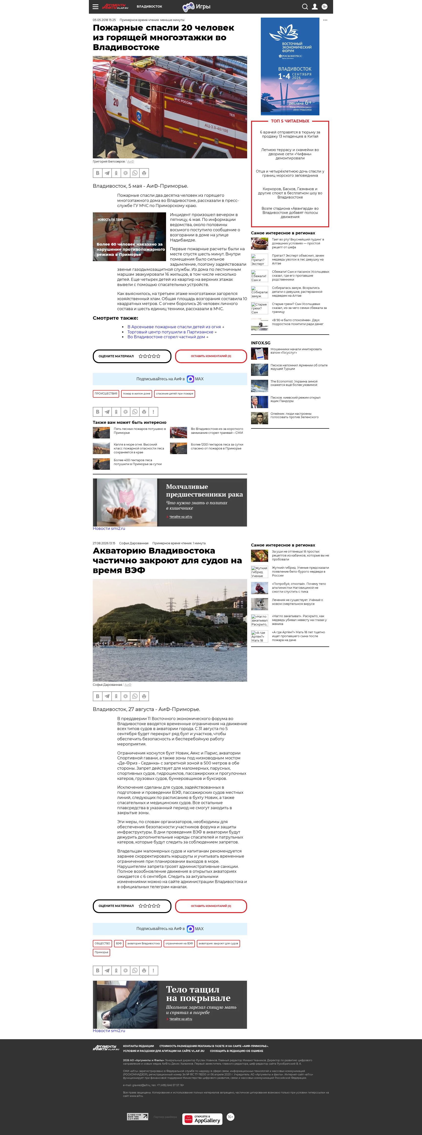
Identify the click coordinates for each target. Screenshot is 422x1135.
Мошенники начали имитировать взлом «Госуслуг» (296, 351)
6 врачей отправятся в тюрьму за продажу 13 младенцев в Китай (290, 134)
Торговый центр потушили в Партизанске (170, 332)
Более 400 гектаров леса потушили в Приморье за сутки (138, 462)
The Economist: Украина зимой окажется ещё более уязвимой (294, 383)
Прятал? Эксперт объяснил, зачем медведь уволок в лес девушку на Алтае (298, 259)
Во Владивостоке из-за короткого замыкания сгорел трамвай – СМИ (217, 431)
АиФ (130, 161)
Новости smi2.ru (109, 528)
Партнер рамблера (165, 1116)
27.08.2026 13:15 (104, 543)
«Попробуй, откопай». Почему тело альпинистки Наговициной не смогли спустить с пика (299, 587)
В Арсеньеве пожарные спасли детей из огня (174, 327)
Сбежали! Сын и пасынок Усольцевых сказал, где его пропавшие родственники (300, 275)
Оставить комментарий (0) (211, 356)
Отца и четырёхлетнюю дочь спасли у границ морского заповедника (290, 173)
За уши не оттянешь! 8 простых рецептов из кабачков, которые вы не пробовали (300, 555)
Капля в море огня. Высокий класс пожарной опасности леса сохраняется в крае (139, 448)
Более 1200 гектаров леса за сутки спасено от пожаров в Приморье (217, 446)
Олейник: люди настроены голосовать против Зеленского (295, 415)
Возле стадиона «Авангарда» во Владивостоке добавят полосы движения (290, 213)
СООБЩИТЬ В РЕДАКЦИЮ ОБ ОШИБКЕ (236, 1051)
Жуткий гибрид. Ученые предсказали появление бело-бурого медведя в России (300, 571)
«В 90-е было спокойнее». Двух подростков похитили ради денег (298, 322)
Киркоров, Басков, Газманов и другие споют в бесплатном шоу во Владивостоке (290, 193)
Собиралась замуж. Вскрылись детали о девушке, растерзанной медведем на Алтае (297, 291)
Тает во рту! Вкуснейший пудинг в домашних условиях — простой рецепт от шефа (298, 243)
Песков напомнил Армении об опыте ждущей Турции (299, 367)
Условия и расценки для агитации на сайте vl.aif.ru (163, 1051)
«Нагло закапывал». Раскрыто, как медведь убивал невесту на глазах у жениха (299, 620)
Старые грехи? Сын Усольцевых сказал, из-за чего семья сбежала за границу (299, 308)
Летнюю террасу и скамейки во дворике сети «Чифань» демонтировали (290, 154)
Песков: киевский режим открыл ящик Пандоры (296, 399)
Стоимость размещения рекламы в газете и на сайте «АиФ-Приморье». (214, 1046)
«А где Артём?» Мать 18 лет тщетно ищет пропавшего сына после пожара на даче (298, 636)
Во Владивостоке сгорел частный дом (166, 337)
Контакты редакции (138, 1046)
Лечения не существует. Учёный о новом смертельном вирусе (297, 602)
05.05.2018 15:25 (104, 20)
